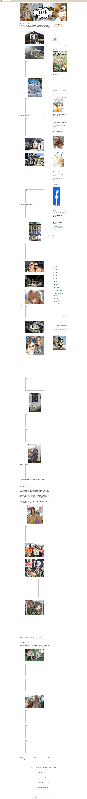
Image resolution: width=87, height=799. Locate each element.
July (56, 289)
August (57, 287)
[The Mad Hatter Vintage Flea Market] (56, 204)
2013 (55, 273)
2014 (55, 272)
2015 (55, 270)
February (57, 301)
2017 (55, 267)
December (57, 281)
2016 (55, 269)
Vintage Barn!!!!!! (24, 486)
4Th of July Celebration (25, 642)
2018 (55, 266)
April (56, 298)
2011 (55, 276)
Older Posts (48, 757)
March (57, 300)
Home (35, 757)
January (57, 303)
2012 (55, 275)
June (56, 295)
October (57, 284)
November (57, 282)
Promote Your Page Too (56, 205)
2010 (55, 278)
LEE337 (55, 210)
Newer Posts (22, 757)
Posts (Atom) (26, 759)
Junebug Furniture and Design (59, 209)
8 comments (41, 637)
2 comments (41, 753)
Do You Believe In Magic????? (26, 23)
